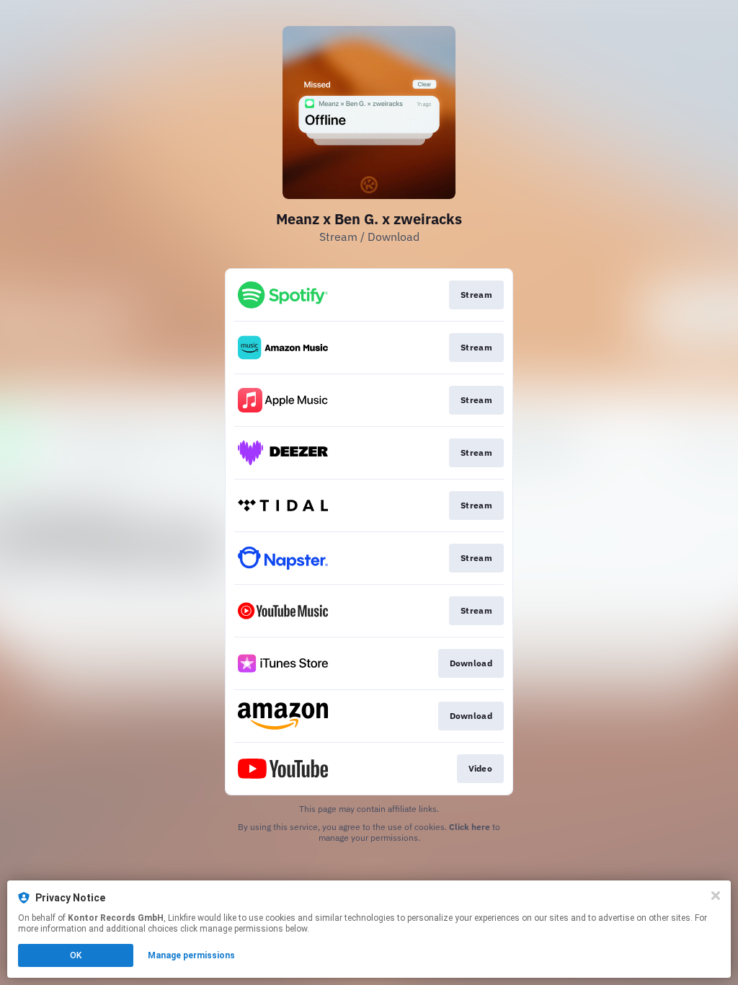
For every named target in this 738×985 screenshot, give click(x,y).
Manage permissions (191, 955)
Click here (469, 826)
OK (75, 955)
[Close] (715, 895)
